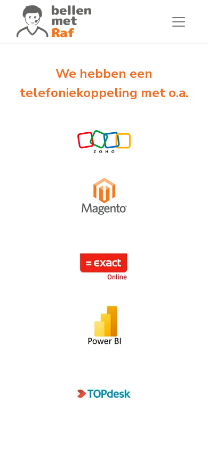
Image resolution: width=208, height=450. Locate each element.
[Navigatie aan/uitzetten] (178, 21)
